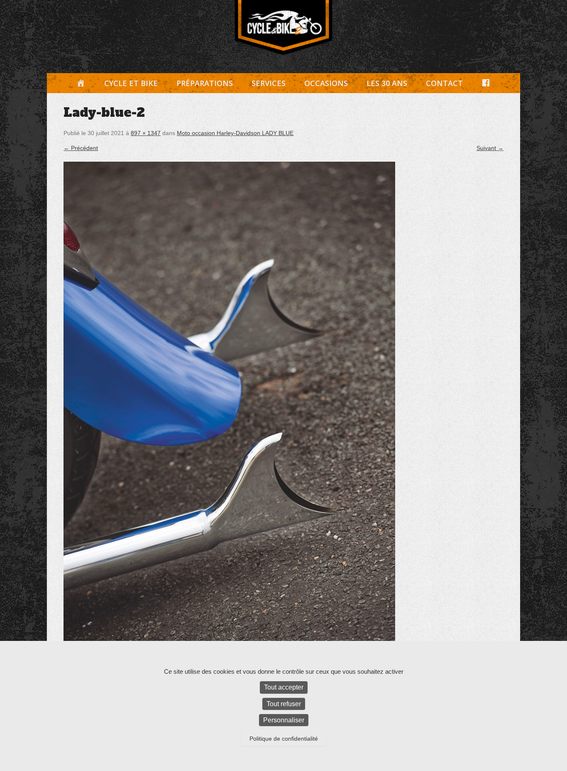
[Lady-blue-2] (283, 411)
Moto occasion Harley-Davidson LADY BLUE (235, 133)
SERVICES (269, 83)
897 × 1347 (146, 133)
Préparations (204, 83)
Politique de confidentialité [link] (283, 738)
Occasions (326, 83)
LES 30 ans (387, 83)
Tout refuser (283, 703)
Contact (444, 83)
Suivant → (490, 148)
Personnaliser (283, 720)
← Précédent (81, 148)
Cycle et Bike (131, 83)
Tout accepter (283, 687)
